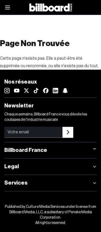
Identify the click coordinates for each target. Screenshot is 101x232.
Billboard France (25, 150)
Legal (11, 166)
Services (15, 183)
